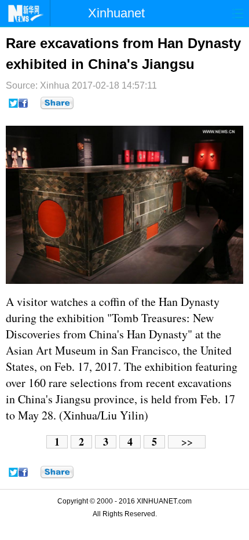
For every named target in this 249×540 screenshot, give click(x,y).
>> (187, 441)
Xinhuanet (116, 13)
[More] (57, 103)
